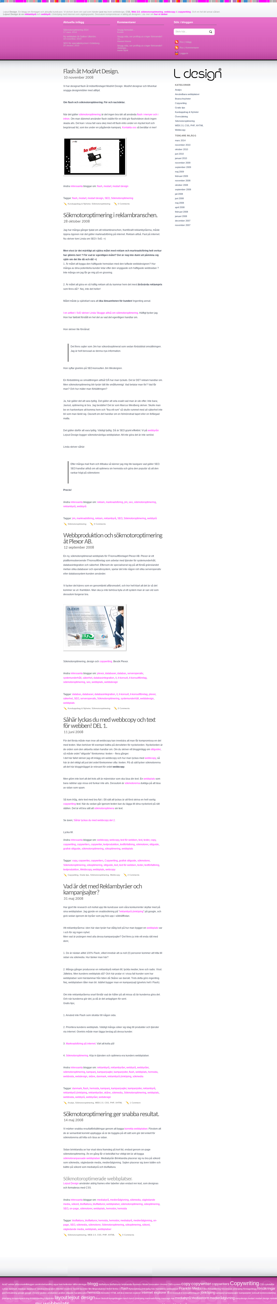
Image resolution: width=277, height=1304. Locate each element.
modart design (120, 186)
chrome (163, 1284)
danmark (101, 1076)
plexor (100, 673)
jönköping (208, 1292)
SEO (107, 198)
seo (131, 502)
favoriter (84, 1289)
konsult (255, 1293)
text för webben (128, 840)
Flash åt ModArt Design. (91, 71)
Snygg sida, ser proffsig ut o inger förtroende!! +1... (139, 38)
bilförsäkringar (80, 1284)
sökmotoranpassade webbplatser (81, 1158)
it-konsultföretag (138, 677)
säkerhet (87, 677)
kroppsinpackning (20, 1298)
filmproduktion (99, 1289)
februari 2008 (181, 212)
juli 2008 (179, 194)
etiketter (60, 1289)
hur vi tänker (160, 14)
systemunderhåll (72, 677)
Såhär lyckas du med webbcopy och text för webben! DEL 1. (109, 723)
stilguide (154, 844)
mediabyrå (103, 1199)
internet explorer (133, 1293)
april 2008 (180, 207)
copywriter (96, 844)
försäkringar (266, 1288)
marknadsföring (114, 502)
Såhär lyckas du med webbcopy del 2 (94, 820)
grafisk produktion (49, 1293)
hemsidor (111, 1208)
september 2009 (183, 167)
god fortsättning (9, 1293)
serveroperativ (135, 673)
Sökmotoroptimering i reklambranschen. (110, 215)
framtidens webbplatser (167, 1289)
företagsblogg (250, 1289)
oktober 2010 (181, 149)
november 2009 (182, 163)
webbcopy (169, 12)
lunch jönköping (136, 1298)
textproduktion (111, 844)
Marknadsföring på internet (81, 1043)
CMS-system (174, 1284)
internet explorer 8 (155, 1292)
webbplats (97, 682)
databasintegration (103, 677)
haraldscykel (80, 1293)
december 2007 (182, 220)
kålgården (49, 1298)
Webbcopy (86, 869)
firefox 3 (116, 1289)
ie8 (118, 1293)
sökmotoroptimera (104, 808)
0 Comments (124, 204)
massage (165, 1298)
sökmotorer (142, 844)
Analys (71, 1103)
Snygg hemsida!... (126, 31)
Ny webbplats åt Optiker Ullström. (79, 37)
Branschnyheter (183, 98)
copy (153, 840)
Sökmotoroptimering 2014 (75, 31)
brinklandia (126, 1284)
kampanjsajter (105, 1072)
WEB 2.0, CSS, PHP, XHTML (108, 1103)
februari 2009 (181, 176)
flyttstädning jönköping (140, 1289)
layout (61, 1297)
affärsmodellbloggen (24, 1284)
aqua (55, 1284)
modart (107, 186)
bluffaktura (86, 1204)
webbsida (68, 1076)
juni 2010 (179, 154)
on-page (74, 1208)
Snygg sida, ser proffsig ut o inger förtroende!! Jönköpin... (139, 47)
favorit (76, 1289)
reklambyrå (30, 14)
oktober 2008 (181, 185)
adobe (11, 1284)
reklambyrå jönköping (131, 911)
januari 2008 (181, 216)
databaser (110, 673)
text (140, 840)
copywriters (83, 844)
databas (121, 673)
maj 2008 (179, 203)
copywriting (184, 12)
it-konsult (123, 677)
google (21, 1293)
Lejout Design (71, 1183)
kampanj (91, 1072)
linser (98, 1298)
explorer (68, 1289)
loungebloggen (115, 1298)
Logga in (184, 53)
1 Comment (135, 1103)
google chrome (32, 1293)
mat (172, 1298)
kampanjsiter (121, 1072)
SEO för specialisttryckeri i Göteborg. (81, 44)
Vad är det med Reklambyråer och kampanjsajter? (102, 889)
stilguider (156, 749)
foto (153, 1289)
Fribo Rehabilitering (211, 1289)
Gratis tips (84, 875)
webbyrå (45, 14)
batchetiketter (65, 1284)
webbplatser (113, 1204)
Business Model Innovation (146, 1284)
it (116, 677)
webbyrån (153, 430)
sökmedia (138, 1076)
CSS (262, 1284)
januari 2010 (181, 158)
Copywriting (111, 860)
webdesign (81, 1076)
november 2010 (182, 145)
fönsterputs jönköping (232, 1289)
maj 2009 (179, 171)
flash (99, 186)
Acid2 (5, 1284)
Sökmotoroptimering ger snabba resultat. (111, 1114)
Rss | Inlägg (185, 42)
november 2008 (182, 180)
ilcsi (122, 1293)
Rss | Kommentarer (189, 47)
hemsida (153, 1072)
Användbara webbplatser (187, 94)
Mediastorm (200, 1298)
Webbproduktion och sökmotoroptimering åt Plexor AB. (112, 538)
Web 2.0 (135, 12)
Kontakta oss (129, 127)
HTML (114, 1293)
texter (146, 840)
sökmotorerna (132, 783)
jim (126, 502)
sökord (75, 1204)
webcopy (114, 840)
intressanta (77, 186)
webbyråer (143, 1067)
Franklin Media (190, 1288)
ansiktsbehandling (44, 1284)
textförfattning (127, 844)
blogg (92, 1283)
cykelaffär (269, 1284)
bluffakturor (99, 1204)
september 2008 (183, 189)
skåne (92, 1076)
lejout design (81, 1297)
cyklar (5, 1289)
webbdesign (111, 682)
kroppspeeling (37, 1298)
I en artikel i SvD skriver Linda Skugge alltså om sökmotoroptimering (100, 312)
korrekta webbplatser (136, 1128)
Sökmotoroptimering (122, 198)
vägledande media (73, 1229)
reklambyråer (118, 1067)
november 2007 (182, 225)
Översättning (181, 116)
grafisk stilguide (72, 848)
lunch (126, 1298)
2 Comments (133, 875)
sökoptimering (112, 848)
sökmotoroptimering (152, 12)
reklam (101, 502)
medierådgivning (119, 1199)
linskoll (104, 1298)
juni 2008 (179, 198)
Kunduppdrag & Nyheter (79, 204)
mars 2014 (180, 140)
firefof (109, 1289)
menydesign (241, 1298)
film (90, 1289)
